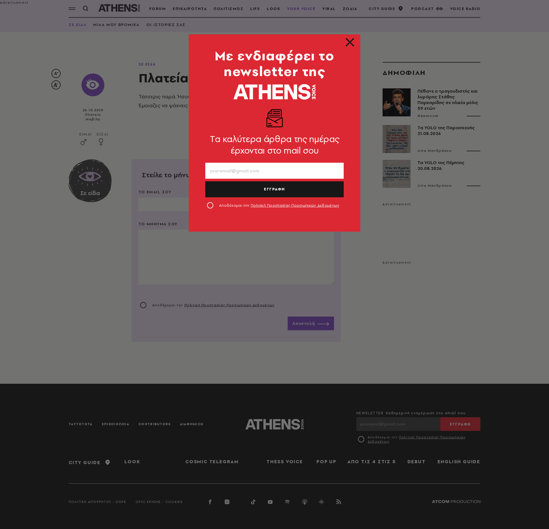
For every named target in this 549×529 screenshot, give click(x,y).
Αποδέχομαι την (279, 205)
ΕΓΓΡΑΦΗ (274, 189)
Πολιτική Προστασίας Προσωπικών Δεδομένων (295, 205)
